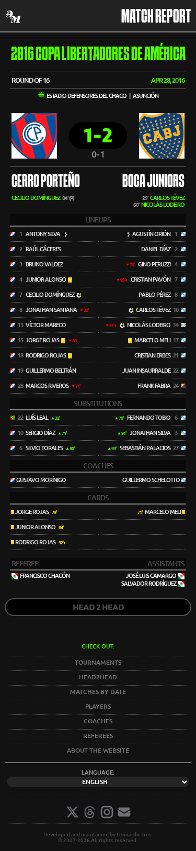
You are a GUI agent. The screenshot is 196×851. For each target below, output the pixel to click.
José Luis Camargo (151, 576)
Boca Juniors (153, 182)
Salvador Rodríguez (148, 583)
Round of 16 (30, 80)
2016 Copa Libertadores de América (98, 55)
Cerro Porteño (45, 182)
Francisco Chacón (45, 576)
